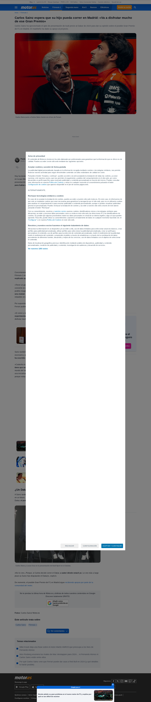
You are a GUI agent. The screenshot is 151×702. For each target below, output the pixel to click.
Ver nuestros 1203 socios (38, 249)
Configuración (90, 546)
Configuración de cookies (37, 184)
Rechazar (69, 546)
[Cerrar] (113, 684)
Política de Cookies (56, 182)
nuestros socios (60, 211)
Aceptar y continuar (112, 546)
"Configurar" (32, 220)
